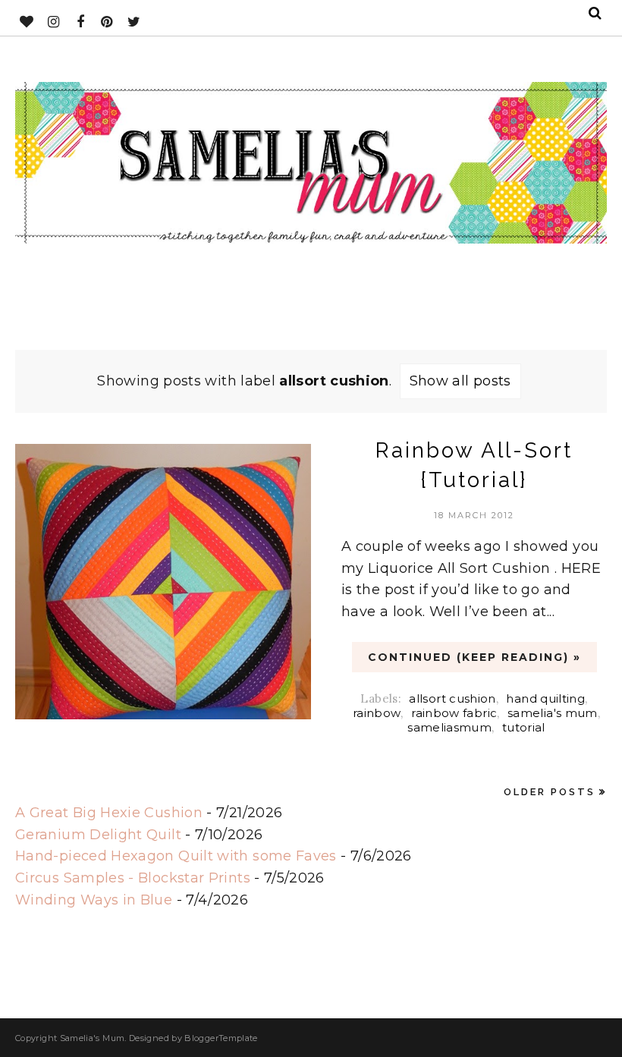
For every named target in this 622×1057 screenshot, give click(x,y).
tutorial (523, 727)
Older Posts (549, 791)
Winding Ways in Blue (93, 900)
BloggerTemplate (220, 1038)
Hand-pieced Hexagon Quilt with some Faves (176, 856)
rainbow (377, 713)
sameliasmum (449, 727)
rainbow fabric (454, 713)
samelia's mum (552, 713)
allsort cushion (452, 698)
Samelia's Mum (92, 1038)
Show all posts (460, 381)
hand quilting (545, 698)
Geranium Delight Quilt (98, 834)
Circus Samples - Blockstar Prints (132, 878)
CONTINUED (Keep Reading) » (474, 657)
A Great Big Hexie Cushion (109, 812)
